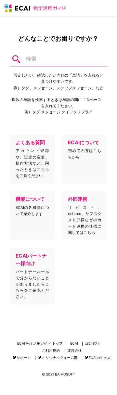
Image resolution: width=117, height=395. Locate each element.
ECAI (74, 344)
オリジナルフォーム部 (60, 358)
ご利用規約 (51, 351)
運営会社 (74, 351)
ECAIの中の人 (100, 358)
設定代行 (92, 344)
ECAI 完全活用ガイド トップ (40, 344)
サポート (24, 358)
